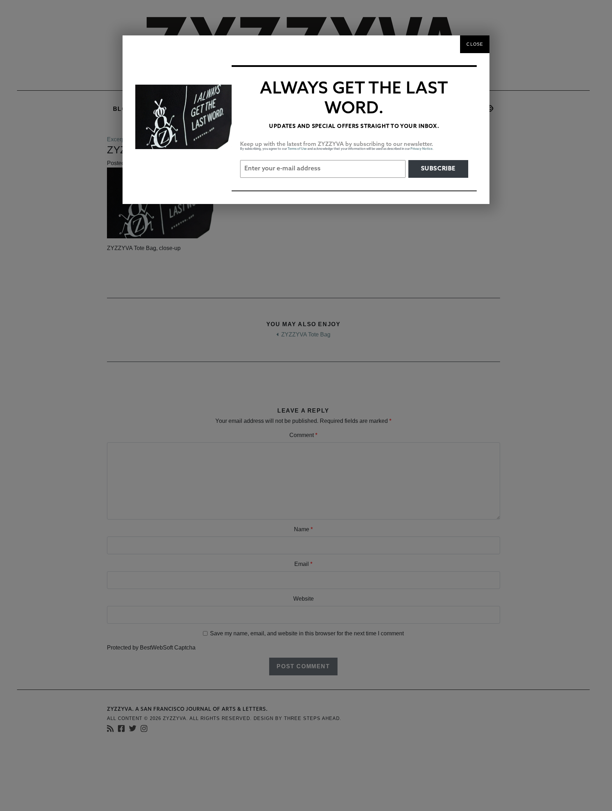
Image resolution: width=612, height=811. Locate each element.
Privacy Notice (421, 149)
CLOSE (474, 44)
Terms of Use (297, 149)
